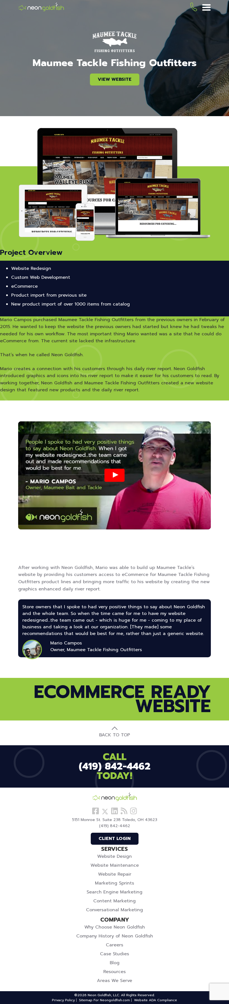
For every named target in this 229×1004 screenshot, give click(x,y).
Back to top (114, 735)
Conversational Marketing (114, 910)
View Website (115, 79)
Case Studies (114, 954)
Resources (114, 971)
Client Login (115, 838)
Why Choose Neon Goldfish (114, 927)
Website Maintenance (114, 865)
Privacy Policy (63, 1000)
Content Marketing (114, 901)
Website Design (114, 856)
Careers (114, 945)
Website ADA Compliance (155, 1000)
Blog (115, 962)
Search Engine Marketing (114, 892)
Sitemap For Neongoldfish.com (104, 1000)
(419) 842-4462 (193, 8)
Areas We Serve (114, 980)
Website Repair (114, 874)
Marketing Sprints (114, 883)
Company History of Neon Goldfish (114, 936)
